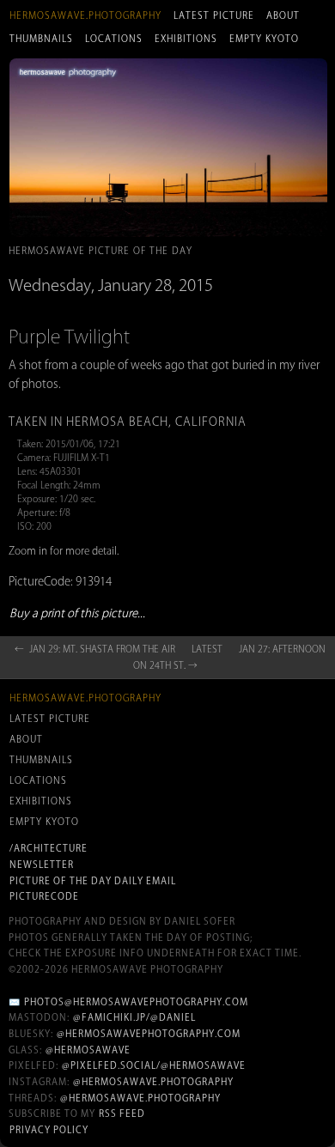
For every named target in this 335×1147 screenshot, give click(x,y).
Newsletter (41, 864)
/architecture (48, 848)
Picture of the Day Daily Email (92, 881)
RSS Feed (122, 1113)
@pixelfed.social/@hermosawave (154, 1065)
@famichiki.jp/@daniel (134, 1017)
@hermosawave (88, 1050)
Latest (207, 649)
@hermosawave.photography (153, 1081)
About (283, 15)
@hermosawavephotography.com (149, 1033)
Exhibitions (186, 38)
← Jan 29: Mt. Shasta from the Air (95, 649)
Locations (114, 38)
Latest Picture (214, 15)
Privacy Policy (48, 1130)
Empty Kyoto (264, 38)
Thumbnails (41, 38)
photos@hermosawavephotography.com (136, 1002)
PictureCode (44, 896)
